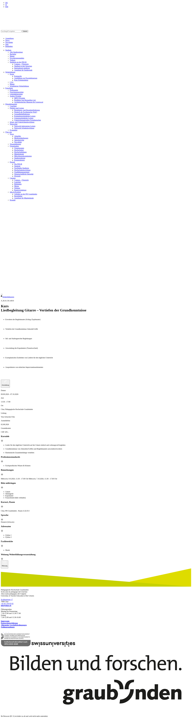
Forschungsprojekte (17, 92)
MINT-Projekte (19, 98)
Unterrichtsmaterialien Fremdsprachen (27, 120)
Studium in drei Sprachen (23, 66)
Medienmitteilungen (21, 138)
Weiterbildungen (8, 297)
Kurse (12, 74)
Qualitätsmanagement (21, 172)
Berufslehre (18, 196)
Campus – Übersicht (21, 64)
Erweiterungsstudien (17, 58)
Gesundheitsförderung (22, 114)
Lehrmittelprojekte (16, 94)
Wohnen (17, 188)
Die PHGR (18, 164)
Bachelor (13, 54)
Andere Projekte (15, 96)
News (7, 40)
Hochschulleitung (20, 152)
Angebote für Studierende (23, 70)
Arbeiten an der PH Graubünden (25, 194)
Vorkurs (12, 60)
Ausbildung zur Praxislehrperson (25, 78)
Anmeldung (9, 38)
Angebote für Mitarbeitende (24, 198)
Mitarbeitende (19, 154)
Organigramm (19, 148)
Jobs (6, 44)
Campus (13, 178)
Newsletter (9, 42)
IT (6, 5)
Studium (8, 50)
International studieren (22, 68)
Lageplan (17, 182)
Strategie (17, 166)
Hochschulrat (19, 150)
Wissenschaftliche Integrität (23, 174)
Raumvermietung (20, 190)
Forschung (9, 88)
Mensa (16, 186)
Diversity (17, 176)
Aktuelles (17, 136)
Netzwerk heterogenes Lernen (24, 126)
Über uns (8, 132)
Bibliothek (9, 46)
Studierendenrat (19, 158)
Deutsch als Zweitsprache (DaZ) (25, 112)
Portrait (12, 162)
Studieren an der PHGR (18, 62)
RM (6, 7)
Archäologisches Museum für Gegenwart (28, 102)
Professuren (14, 90)
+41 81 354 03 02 (7, 603)
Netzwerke (13, 124)
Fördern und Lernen (17, 108)
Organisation (14, 146)
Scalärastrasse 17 (7, 599)
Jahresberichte (19, 140)
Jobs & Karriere (15, 192)
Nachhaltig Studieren (21, 168)
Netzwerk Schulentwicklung (24, 128)
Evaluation (13, 130)
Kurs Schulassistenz (21, 80)
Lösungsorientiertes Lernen (23, 118)
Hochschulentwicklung (22, 170)
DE (6, 3)
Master (12, 56)
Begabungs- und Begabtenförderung (27, 110)
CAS (11, 82)
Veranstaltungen (15, 144)
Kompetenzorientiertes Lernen (24, 116)
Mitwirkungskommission (23, 156)
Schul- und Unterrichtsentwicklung (22, 122)
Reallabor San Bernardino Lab (25, 100)
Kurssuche (18, 76)
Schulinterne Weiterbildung (19, 86)
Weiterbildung (10, 72)
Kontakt (12, 200)
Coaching (13, 106)
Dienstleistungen (11, 104)
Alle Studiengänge (16, 52)
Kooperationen (19, 160)
